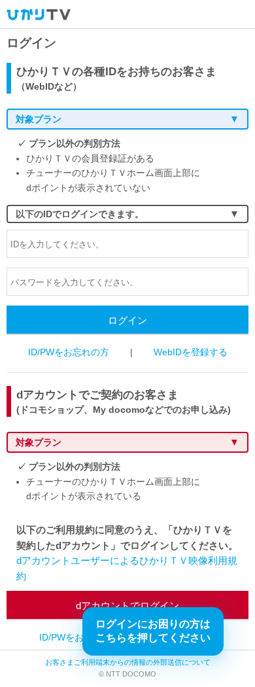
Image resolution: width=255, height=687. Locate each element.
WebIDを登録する (191, 352)
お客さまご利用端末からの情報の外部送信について (128, 662)
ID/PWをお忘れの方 (68, 352)
